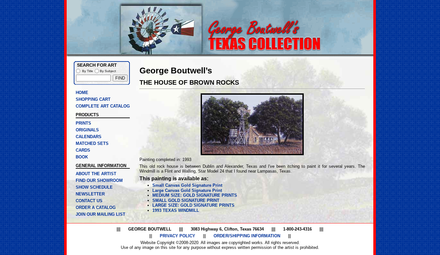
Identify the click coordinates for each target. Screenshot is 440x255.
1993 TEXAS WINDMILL (175, 210)
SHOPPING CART (93, 99)
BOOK (82, 157)
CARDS (83, 150)
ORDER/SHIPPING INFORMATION (247, 235)
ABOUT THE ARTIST (96, 173)
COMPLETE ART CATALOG (103, 106)
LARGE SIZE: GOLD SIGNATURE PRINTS (193, 205)
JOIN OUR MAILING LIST (100, 214)
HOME (82, 92)
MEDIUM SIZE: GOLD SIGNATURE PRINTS (194, 195)
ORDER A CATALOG (96, 207)
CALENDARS (88, 136)
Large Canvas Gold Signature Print (187, 190)
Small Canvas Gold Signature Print (187, 185)
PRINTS (83, 123)
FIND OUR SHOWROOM (99, 180)
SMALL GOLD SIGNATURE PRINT (185, 200)
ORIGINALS (87, 130)
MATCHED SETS (92, 143)
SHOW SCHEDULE (94, 187)
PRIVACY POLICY (177, 235)
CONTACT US (89, 200)
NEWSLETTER (90, 194)
